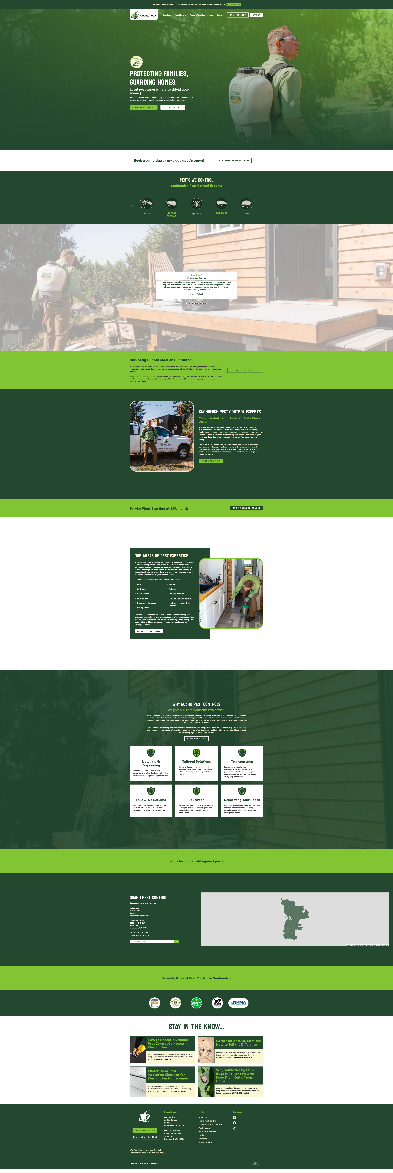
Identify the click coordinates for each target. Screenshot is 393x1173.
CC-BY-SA (375, 945)
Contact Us (204, 1139)
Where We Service (207, 1131)
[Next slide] (260, 206)
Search (176, 941)
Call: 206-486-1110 (145, 1137)
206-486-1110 (238, 15)
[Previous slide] (132, 206)
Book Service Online (247, 508)
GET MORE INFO (173, 107)
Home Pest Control (207, 1121)
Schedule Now (210, 461)
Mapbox (386, 945)
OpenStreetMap (362, 945)
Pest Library (204, 1128)
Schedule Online (143, 107)
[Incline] (255, 1163)
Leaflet (349, 945)
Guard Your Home (149, 631)
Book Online (233, 5)
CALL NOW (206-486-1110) (233, 160)
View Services (196, 738)
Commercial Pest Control (210, 1124)
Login (257, 15)
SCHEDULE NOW (245, 370)
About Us (203, 1117)
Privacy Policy (205, 1142)
